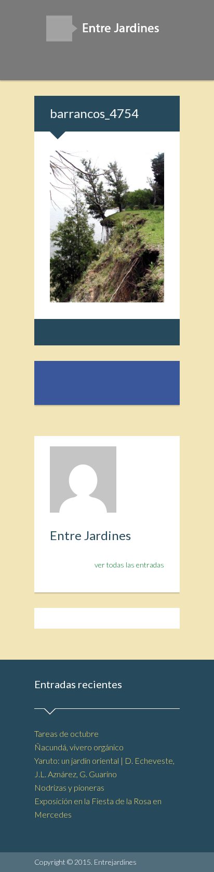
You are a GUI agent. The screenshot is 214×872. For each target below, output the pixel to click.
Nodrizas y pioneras (69, 787)
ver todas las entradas (129, 564)
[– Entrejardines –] (107, 32)
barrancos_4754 (94, 113)
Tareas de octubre (66, 733)
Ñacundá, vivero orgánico (79, 747)
